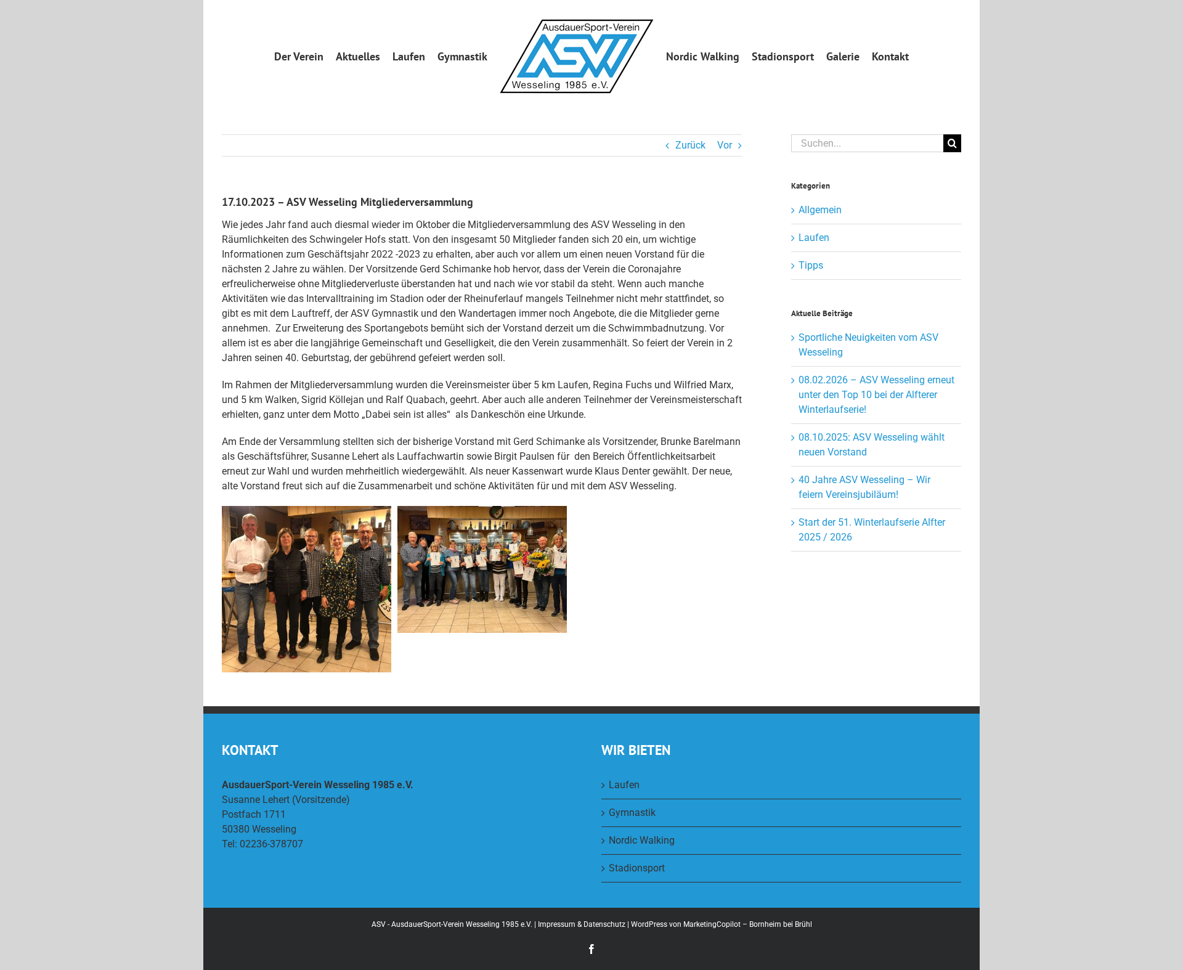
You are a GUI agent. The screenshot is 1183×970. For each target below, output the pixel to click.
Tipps (811, 265)
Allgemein (820, 210)
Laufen (814, 237)
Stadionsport (637, 868)
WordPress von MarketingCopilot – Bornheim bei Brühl (721, 924)
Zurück (690, 145)
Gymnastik (632, 812)
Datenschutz (604, 924)
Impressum (556, 924)
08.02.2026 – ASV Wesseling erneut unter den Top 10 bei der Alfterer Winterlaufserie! (876, 394)
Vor (724, 145)
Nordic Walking (642, 840)
